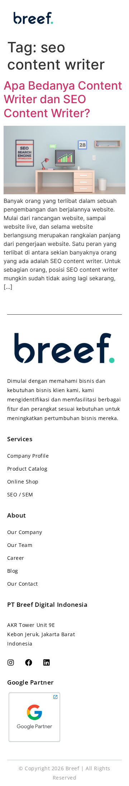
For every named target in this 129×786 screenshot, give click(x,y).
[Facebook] (28, 662)
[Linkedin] (46, 662)
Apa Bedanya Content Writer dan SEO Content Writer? (63, 99)
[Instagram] (10, 662)
